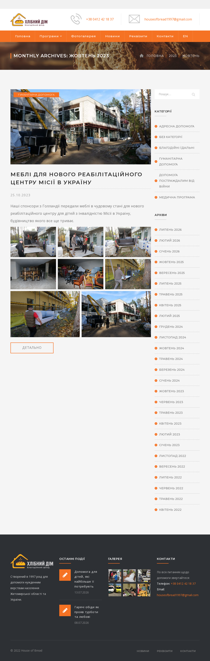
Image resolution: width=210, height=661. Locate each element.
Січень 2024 (169, 380)
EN (185, 36)
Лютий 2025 (169, 316)
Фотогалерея (83, 36)
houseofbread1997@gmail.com (168, 19)
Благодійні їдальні (176, 148)
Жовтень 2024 (171, 348)
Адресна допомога (176, 126)
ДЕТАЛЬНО (32, 348)
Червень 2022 (171, 488)
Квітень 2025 (170, 305)
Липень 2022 (170, 477)
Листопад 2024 (172, 337)
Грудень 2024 (171, 327)
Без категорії (171, 137)
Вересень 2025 (172, 273)
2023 (173, 56)
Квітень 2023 (170, 423)
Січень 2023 (169, 445)
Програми (49, 36)
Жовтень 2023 (171, 391)
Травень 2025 (171, 294)
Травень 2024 (171, 359)
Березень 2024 (172, 370)
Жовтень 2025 (171, 262)
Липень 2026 (170, 230)
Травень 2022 (171, 499)
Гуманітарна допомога (36, 94)
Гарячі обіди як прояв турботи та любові (86, 612)
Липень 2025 (170, 283)
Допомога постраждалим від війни (176, 180)
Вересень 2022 (172, 466)
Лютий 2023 (169, 434)
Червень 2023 (171, 402)
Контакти (165, 36)
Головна (22, 36)
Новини (112, 36)
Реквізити (138, 36)
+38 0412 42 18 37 (100, 19)
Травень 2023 (171, 413)
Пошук (193, 94)
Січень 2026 (169, 251)
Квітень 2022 (170, 510)
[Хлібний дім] (28, 19)
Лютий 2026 (169, 240)
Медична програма (177, 197)
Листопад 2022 (172, 456)
